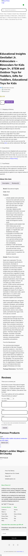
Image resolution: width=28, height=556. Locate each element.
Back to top (21, 465)
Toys (5, 13)
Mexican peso (6, 91)
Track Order (4, 514)
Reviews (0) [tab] (15, 183)
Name (3, 409)
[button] (25, 4)
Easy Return (5, 148)
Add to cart (9, 101)
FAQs (3, 520)
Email (3, 416)
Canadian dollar (6, 89)
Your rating (4, 398)
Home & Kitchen (17, 514)
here (6, 143)
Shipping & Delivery (8, 109)
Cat (15, 520)
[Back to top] (21, 464)
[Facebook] (9, 544)
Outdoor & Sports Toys (13, 13)
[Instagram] (13, 544)
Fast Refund (5, 163)
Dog (15, 518)
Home (1, 13)
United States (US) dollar (8, 87)
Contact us (4, 509)
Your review (4, 400)
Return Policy (14, 158)
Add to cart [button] (4, 442)
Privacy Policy (5, 516)
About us (4, 511)
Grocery (16, 509)
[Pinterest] (17, 544)
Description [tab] (5, 183)
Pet (15, 511)
